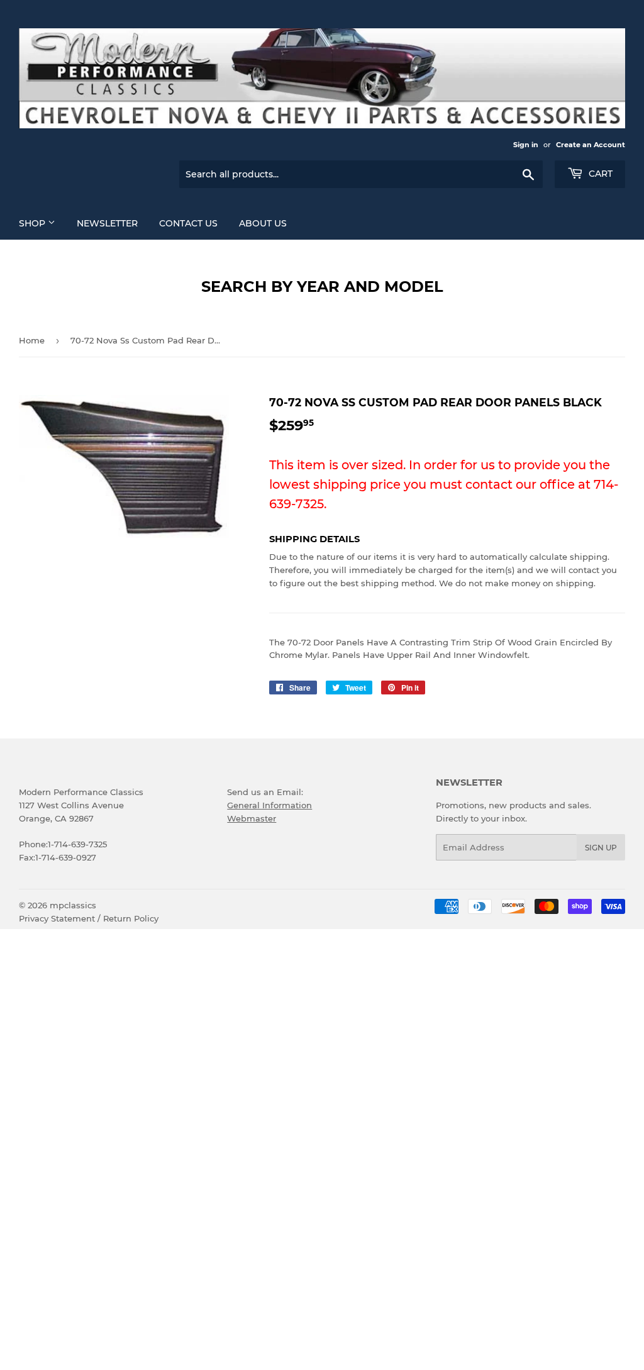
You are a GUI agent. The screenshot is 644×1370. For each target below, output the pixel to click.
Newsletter (107, 223)
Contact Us (188, 223)
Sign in (525, 144)
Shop (33, 223)
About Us (263, 223)
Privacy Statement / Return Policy (88, 918)
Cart (599, 173)
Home (32, 340)
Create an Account (590, 144)
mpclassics (73, 905)
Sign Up (601, 847)
